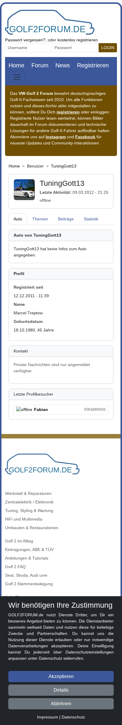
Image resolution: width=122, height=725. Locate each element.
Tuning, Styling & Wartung (29, 510)
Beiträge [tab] (66, 219)
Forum (40, 65)
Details (61, 690)
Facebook (85, 136)
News (62, 65)
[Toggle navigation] (17, 77)
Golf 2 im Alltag (19, 541)
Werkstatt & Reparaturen (28, 493)
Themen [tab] (40, 219)
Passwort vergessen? (25, 40)
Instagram (56, 136)
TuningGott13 (63, 166)
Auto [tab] (18, 219)
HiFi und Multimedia (23, 519)
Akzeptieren (61, 676)
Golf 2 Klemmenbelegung (29, 583)
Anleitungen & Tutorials (26, 558)
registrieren (68, 112)
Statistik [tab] (91, 219)
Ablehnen (61, 703)
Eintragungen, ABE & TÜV (29, 549)
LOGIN (107, 47)
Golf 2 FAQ (15, 566)
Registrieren (93, 65)
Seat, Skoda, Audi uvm (26, 575)
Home (16, 65)
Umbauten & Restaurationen (31, 527)
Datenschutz (73, 717)
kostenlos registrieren (77, 40)
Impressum (47, 717)
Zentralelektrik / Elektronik (29, 502)
